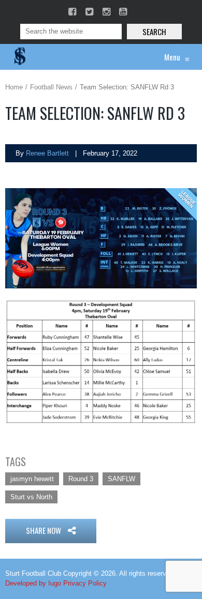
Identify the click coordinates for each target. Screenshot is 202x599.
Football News (51, 87)
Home (14, 87)
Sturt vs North (31, 497)
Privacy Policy (85, 583)
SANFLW (121, 479)
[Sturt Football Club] (19, 57)
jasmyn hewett (32, 479)
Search (154, 31)
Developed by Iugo (33, 583)
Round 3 (80, 479)
